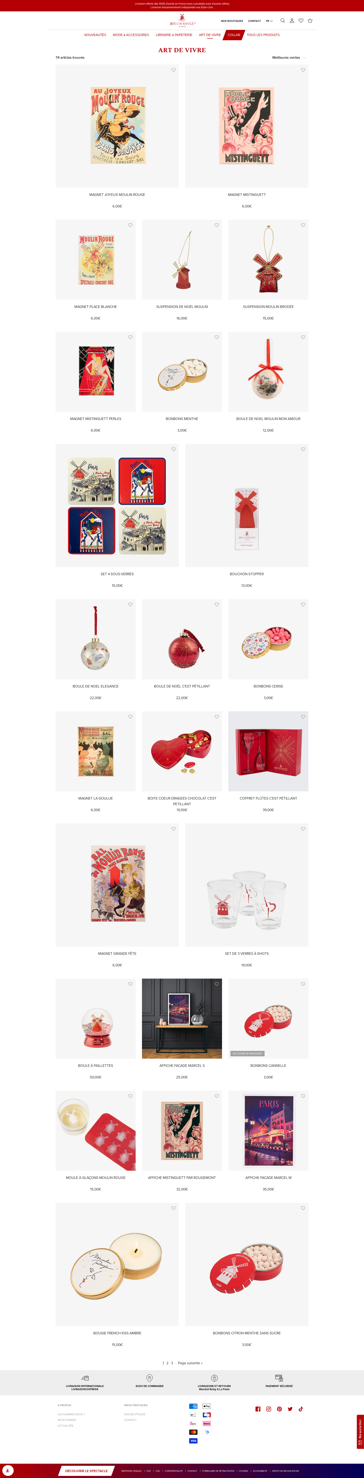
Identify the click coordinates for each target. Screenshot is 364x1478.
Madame (178, 768)
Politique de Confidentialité (215, 795)
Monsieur (179, 774)
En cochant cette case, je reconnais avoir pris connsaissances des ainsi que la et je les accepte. (208, 793)
